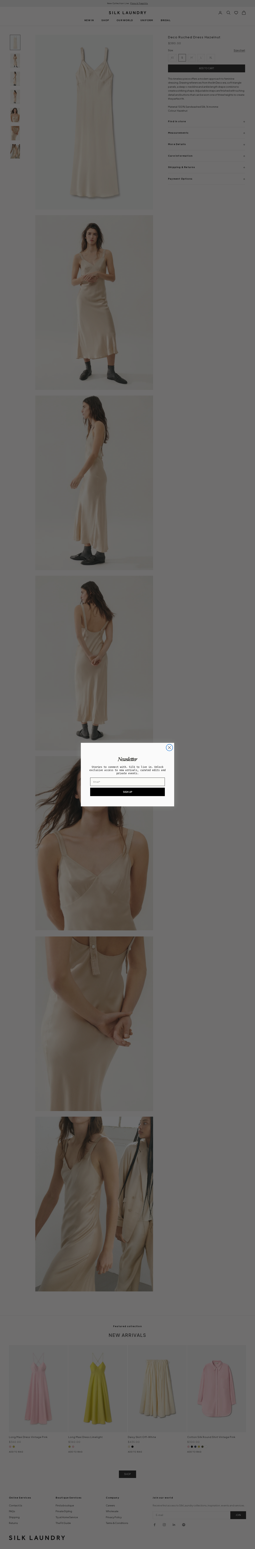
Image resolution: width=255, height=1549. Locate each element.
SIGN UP (127, 792)
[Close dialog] (169, 747)
